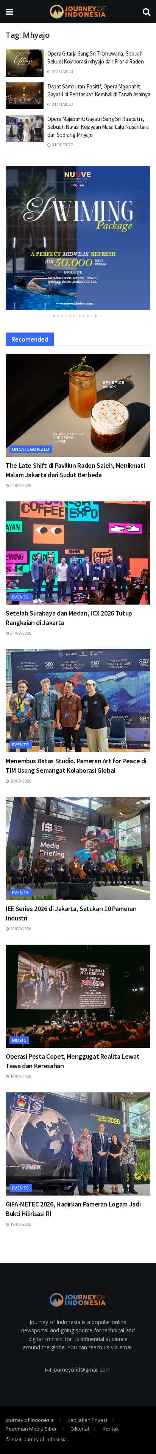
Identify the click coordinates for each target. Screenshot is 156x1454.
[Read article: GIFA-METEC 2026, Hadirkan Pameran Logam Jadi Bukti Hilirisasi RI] (78, 1144)
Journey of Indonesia (30, 1420)
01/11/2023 (62, 104)
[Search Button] (146, 11)
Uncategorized (31, 449)
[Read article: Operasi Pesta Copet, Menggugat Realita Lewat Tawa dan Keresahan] (78, 996)
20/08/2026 (20, 781)
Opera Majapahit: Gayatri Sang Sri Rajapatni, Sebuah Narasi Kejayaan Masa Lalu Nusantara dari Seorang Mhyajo (97, 126)
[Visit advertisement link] (78, 238)
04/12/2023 (62, 71)
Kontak (111, 1428)
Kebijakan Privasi (87, 1420)
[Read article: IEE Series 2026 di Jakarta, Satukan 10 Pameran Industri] (78, 848)
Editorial (79, 1428)
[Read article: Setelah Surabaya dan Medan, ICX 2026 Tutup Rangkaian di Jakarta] (78, 553)
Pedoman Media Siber (31, 1428)
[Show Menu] (9, 11)
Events (20, 597)
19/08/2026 (20, 1076)
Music (19, 1040)
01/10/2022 (62, 144)
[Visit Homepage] (78, 12)
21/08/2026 (20, 485)
